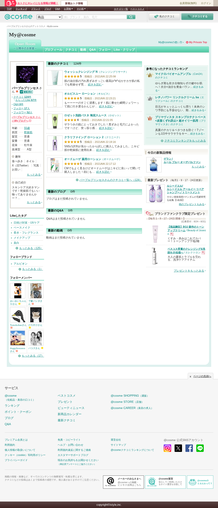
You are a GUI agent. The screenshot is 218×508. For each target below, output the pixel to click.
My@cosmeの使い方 (170, 42)
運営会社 (116, 439)
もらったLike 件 (26, 100)
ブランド (35, 8)
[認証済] (26, 91)
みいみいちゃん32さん (18, 302)
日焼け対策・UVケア (27, 222)
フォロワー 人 (22, 112)
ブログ (47, 8)
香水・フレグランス (26, 232)
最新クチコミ (67, 420)
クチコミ (71, 49)
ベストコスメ (137, 9)
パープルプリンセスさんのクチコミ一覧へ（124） (110, 180)
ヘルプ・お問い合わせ (70, 444)
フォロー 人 (21, 108)
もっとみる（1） (32, 269)
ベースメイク (22, 227)
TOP (9, 8)
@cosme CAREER (132, 408)
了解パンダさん (35, 302)
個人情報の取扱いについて (20, 449)
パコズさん (34, 348)
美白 (16, 242)
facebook (189, 448)
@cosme (20, 397)
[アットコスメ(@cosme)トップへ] (18, 18)
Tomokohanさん (18, 325)
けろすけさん (35, 325)
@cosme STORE (127, 401)
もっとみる (34, 174)
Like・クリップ (124, 49)
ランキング (21, 8)
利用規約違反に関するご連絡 (74, 449)
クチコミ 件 (22, 96)
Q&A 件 (18, 104)
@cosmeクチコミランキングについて (132, 449)
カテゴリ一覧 (121, 9)
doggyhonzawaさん (17, 349)
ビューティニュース (71, 408)
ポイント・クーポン (18, 411)
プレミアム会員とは (16, 439)
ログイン (206, 3)
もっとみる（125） (31, 248)
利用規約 (10, 444)
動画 (83, 49)
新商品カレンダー (70, 414)
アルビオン (20, 263)
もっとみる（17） (33, 355)
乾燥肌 (28, 132)
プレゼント (65, 401)
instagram (167, 448)
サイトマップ (118, 444)
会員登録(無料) (188, 3)
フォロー (105, 49)
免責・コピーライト (69, 439)
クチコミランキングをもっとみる (185, 140)
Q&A (57, 8)
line (200, 448)
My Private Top (198, 42)
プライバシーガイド (16, 460)
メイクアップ (22, 237)
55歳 (27, 128)
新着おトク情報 (74, 3)
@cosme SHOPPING (130, 395)
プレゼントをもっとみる (189, 270)
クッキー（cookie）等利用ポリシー (25, 455)
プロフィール (53, 49)
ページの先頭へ (202, 376)
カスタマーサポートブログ (73, 455)
